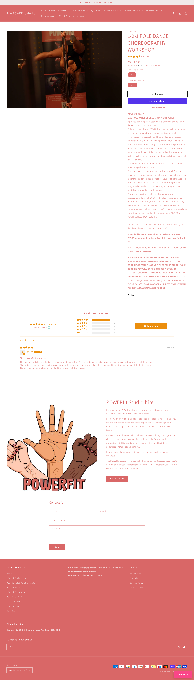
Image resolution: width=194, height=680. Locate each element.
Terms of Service (137, 587)
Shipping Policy (136, 583)
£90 (132, 75)
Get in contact (117, 478)
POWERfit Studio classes (17, 578)
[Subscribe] (51, 647)
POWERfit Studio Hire (16, 597)
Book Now (183, 674)
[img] (26, 347)
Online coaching (13, 601)
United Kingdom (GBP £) (18, 670)
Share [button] (133, 295)
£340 (132, 85)
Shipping (141, 65)
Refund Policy (135, 573)
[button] (174, 13)
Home (9, 573)
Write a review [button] (151, 326)
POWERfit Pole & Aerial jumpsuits (21, 583)
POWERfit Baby (13, 606)
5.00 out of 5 (50, 324)
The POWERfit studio (168, 672)
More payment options (157, 108)
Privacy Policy (135, 578)
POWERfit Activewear (15, 587)
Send (57, 547)
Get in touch (12, 611)
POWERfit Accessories (16, 592)
